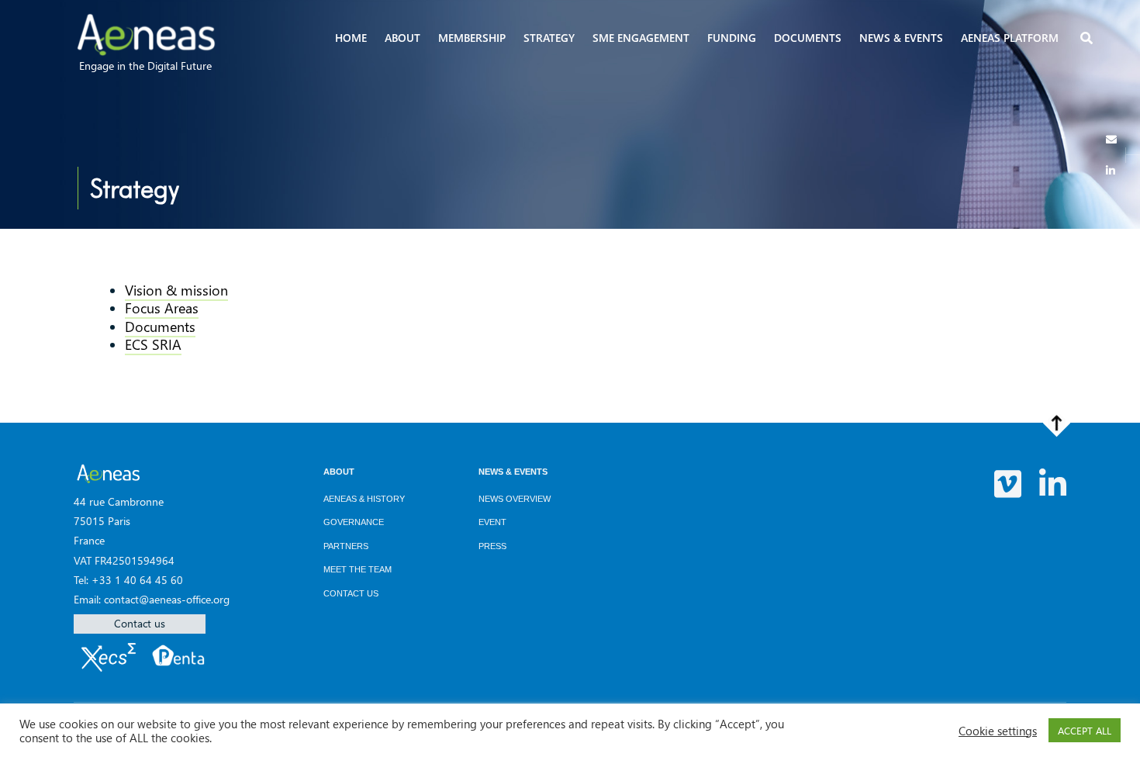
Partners (345, 546)
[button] (1088, 39)
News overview (514, 498)
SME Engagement (640, 37)
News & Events (513, 471)
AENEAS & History (364, 498)
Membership (472, 37)
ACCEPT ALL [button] (1084, 730)
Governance (353, 522)
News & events (901, 37)
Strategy (549, 37)
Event (492, 522)
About (402, 37)
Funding (731, 37)
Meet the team (357, 569)
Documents (807, 37)
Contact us (139, 623)
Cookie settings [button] (998, 731)
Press (492, 546)
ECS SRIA (153, 344)
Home (351, 37)
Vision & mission (176, 290)
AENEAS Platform (1010, 37)
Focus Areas (162, 308)
